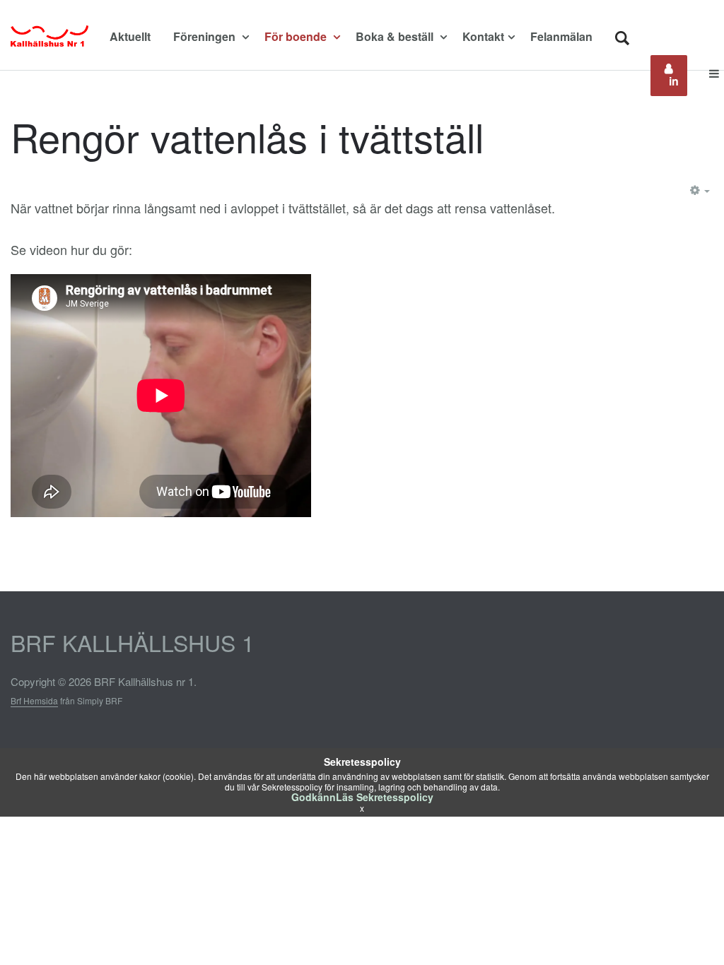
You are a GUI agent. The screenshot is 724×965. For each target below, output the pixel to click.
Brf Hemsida (34, 700)
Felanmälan (561, 36)
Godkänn (313, 797)
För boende (296, 36)
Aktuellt (130, 36)
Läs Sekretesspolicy (384, 797)
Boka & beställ (396, 36)
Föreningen (205, 36)
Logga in (678, 75)
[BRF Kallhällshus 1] (49, 36)
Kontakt (483, 36)
